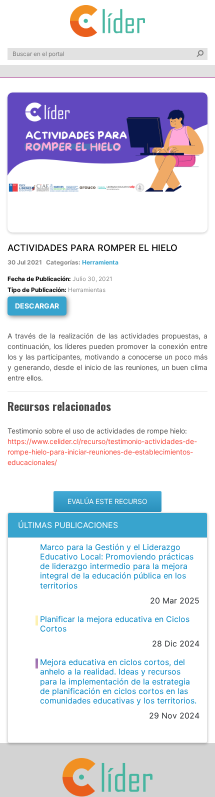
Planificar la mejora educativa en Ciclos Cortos (115, 624)
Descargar (37, 306)
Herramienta (100, 262)
